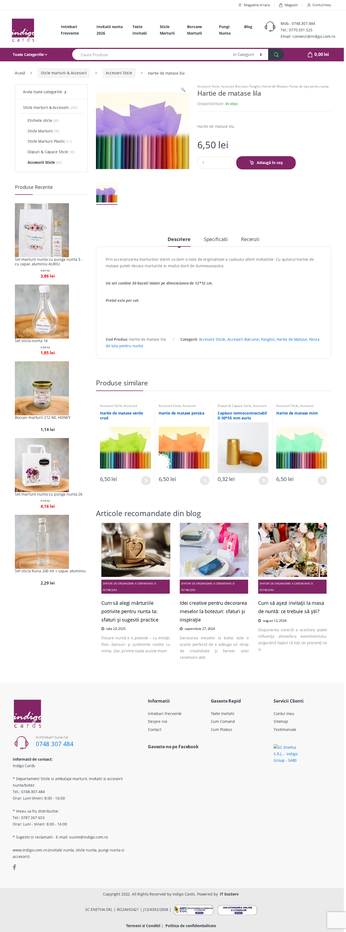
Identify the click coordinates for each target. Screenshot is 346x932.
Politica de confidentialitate (190, 925)
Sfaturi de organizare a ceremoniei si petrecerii (129, 587)
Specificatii (216, 239)
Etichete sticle (40, 120)
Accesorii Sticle (119, 72)
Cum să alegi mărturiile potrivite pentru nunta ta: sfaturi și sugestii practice (129, 611)
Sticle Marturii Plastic (46, 141)
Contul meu (321, 4)
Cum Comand (223, 721)
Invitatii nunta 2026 (110, 30)
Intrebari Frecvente (70, 30)
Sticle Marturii (167, 30)
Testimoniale (285, 729)
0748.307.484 (303, 23)
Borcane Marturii (194, 30)
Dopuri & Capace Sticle (234, 405)
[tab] (179, 241)
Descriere (179, 239)
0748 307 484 (55, 744)
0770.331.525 (300, 29)
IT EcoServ (229, 894)
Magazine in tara (257, 4)
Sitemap (281, 721)
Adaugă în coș (270, 162)
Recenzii (250, 239)
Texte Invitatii (139, 30)
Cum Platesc (221, 729)
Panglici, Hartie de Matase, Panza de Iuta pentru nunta (289, 86)
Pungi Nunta (224, 30)
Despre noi (157, 721)
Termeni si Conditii (143, 925)
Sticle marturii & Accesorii (63, 72)
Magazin (291, 4)
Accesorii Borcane (234, 86)
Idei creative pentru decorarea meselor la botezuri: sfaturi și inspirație (213, 611)
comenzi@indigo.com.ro (313, 36)
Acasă (20, 72)
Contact (154, 729)
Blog (248, 26)
